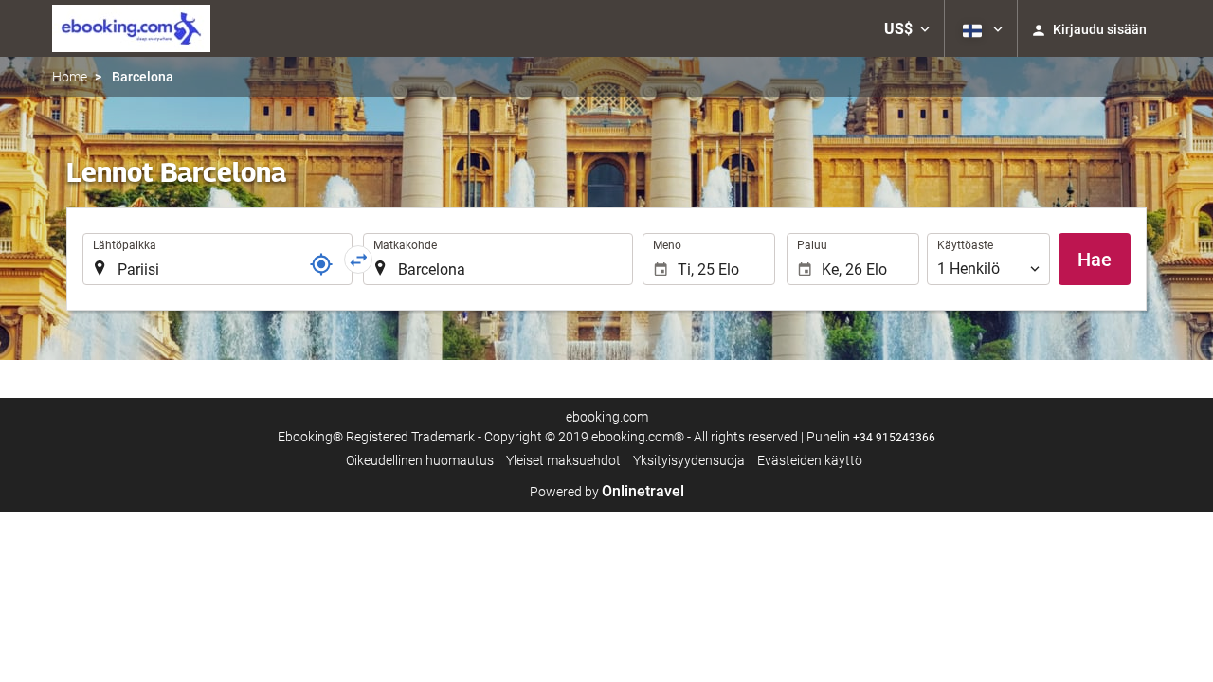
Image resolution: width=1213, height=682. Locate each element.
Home (69, 76)
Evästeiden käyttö (809, 460)
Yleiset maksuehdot (563, 460)
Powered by (607, 491)
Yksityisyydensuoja (689, 460)
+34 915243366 (894, 437)
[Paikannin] (321, 264)
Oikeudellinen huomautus (420, 460)
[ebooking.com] (131, 28)
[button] (907, 28)
